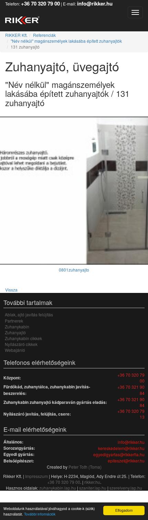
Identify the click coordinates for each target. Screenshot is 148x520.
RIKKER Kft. (16, 35)
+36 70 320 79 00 (131, 378)
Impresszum (36, 476)
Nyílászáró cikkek (21, 344)
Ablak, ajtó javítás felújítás (29, 314)
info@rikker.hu (131, 442)
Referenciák (44, 35)
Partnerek (14, 321)
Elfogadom (124, 510)
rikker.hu (92, 482)
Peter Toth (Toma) (85, 467)
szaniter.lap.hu (92, 488)
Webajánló (15, 350)
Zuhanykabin (17, 326)
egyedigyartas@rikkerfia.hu (119, 454)
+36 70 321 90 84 (131, 390)
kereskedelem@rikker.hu (121, 448)
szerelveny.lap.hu (125, 488)
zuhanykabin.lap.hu (57, 488)
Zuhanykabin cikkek (23, 338)
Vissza (11, 290)
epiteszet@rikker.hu (126, 460)
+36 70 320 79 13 (131, 414)
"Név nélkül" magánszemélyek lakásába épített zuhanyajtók (66, 41)
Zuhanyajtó (15, 332)
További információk (39, 514)
